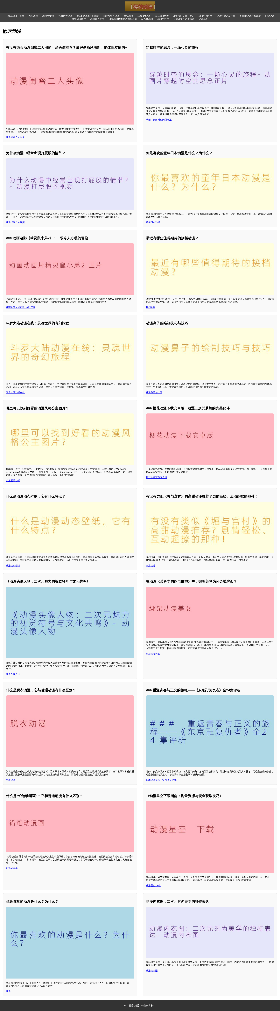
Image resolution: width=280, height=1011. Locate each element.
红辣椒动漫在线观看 (250, 16)
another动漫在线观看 (88, 16)
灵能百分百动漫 (111, 16)
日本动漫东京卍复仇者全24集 (161, 780)
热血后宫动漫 (65, 16)
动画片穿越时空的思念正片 (160, 119)
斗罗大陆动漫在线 (15, 392)
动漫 (8, 991)
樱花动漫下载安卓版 (156, 477)
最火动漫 (128, 16)
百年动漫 (33, 16)
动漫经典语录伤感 (226, 16)
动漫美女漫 (48, 16)
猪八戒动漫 (147, 19)
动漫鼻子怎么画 (154, 392)
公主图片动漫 (13, 480)
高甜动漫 (150, 565)
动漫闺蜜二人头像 (15, 137)
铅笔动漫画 (12, 868)
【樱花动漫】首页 (15, 16)
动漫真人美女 (97, 19)
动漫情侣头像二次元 (183, 16)
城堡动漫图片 (79, 19)
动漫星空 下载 (153, 885)
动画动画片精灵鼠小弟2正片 (20, 307)
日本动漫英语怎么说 (183, 19)
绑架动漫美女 (153, 653)
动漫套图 (203, 19)
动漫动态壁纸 (13, 565)
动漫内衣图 (152, 970)
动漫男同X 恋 (205, 16)
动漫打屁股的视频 (15, 222)
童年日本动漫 (153, 222)
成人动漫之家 (162, 16)
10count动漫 (143, 16)
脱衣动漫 (10, 780)
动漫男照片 (163, 19)
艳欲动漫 (269, 16)
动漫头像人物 (13, 674)
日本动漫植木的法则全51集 (123, 19)
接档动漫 (150, 307)
